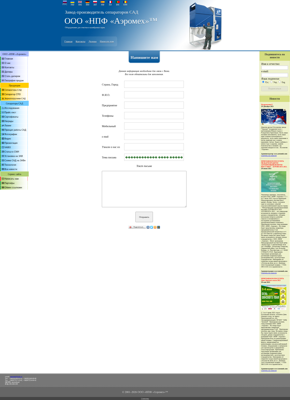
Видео (8, 138)
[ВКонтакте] (148, 227)
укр (72, 4)
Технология (10, 165)
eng (80, 4)
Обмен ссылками (13, 187)
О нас (8, 63)
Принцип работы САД (15, 130)
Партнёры (9, 183)
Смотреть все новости (269, 156)
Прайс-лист (10, 112)
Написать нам (107, 41)
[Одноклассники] (155, 227)
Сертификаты (11, 117)
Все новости (11, 169)
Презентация (11, 143)
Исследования (12, 108)
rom (125, 4)
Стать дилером (12, 76)
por (117, 4)
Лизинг (8, 125)
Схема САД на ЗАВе (15, 160)
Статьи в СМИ (12, 151)
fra (110, 4)
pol (95, 4)
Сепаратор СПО (13, 94)
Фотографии (11, 134)
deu (87, 4)
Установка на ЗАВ (14, 156)
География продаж (14, 80)
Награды (9, 121)
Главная (68, 41)
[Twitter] (151, 227)
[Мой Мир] (158, 227)
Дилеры (92, 41)
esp (102, 4)
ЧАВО (8, 147)
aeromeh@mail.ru (16, 376)
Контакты (80, 41)
